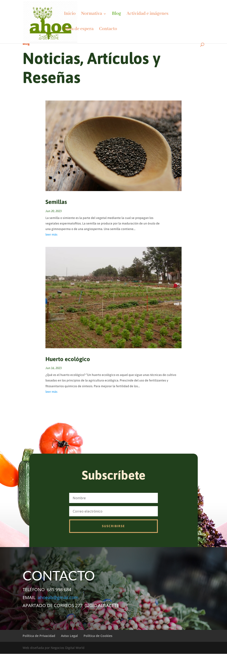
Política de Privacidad (39, 636)
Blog (116, 14)
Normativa (91, 14)
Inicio (70, 14)
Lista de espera (79, 29)
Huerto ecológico (67, 359)
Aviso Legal (69, 636)
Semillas (56, 202)
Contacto (108, 29)
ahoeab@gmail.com (58, 597)
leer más (51, 234)
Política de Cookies (98, 636)
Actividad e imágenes (147, 14)
